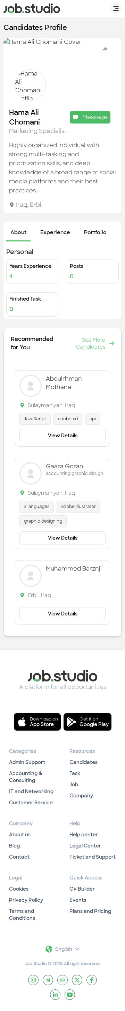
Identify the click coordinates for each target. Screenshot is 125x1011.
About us (20, 834)
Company (81, 796)
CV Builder (82, 889)
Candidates (83, 762)
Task (74, 773)
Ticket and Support (92, 857)
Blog (14, 846)
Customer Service (31, 802)
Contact (19, 857)
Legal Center (85, 846)
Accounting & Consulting (25, 776)
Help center (83, 834)
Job (73, 784)
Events (77, 900)
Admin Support (27, 762)
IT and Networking (31, 791)
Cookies (18, 889)
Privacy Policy (26, 900)
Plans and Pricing (90, 911)
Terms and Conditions (22, 914)
